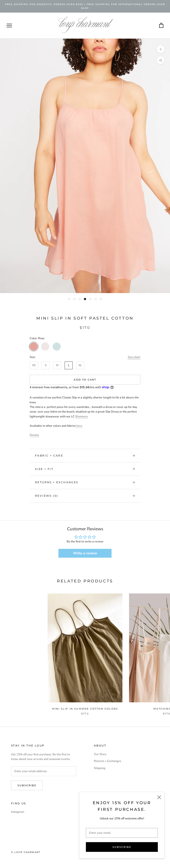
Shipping (99, 768)
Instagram (17, 812)
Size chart (134, 357)
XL (80, 365)
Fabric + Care (49, 455)
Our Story (100, 754)
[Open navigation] (9, 25)
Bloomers (81, 417)
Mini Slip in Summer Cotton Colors (85, 708)
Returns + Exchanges (56, 482)
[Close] (159, 797)
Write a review (85, 553)
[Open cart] (161, 25)
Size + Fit (44, 469)
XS (34, 365)
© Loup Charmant (26, 852)
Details (34, 435)
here (79, 426)
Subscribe (121, 847)
